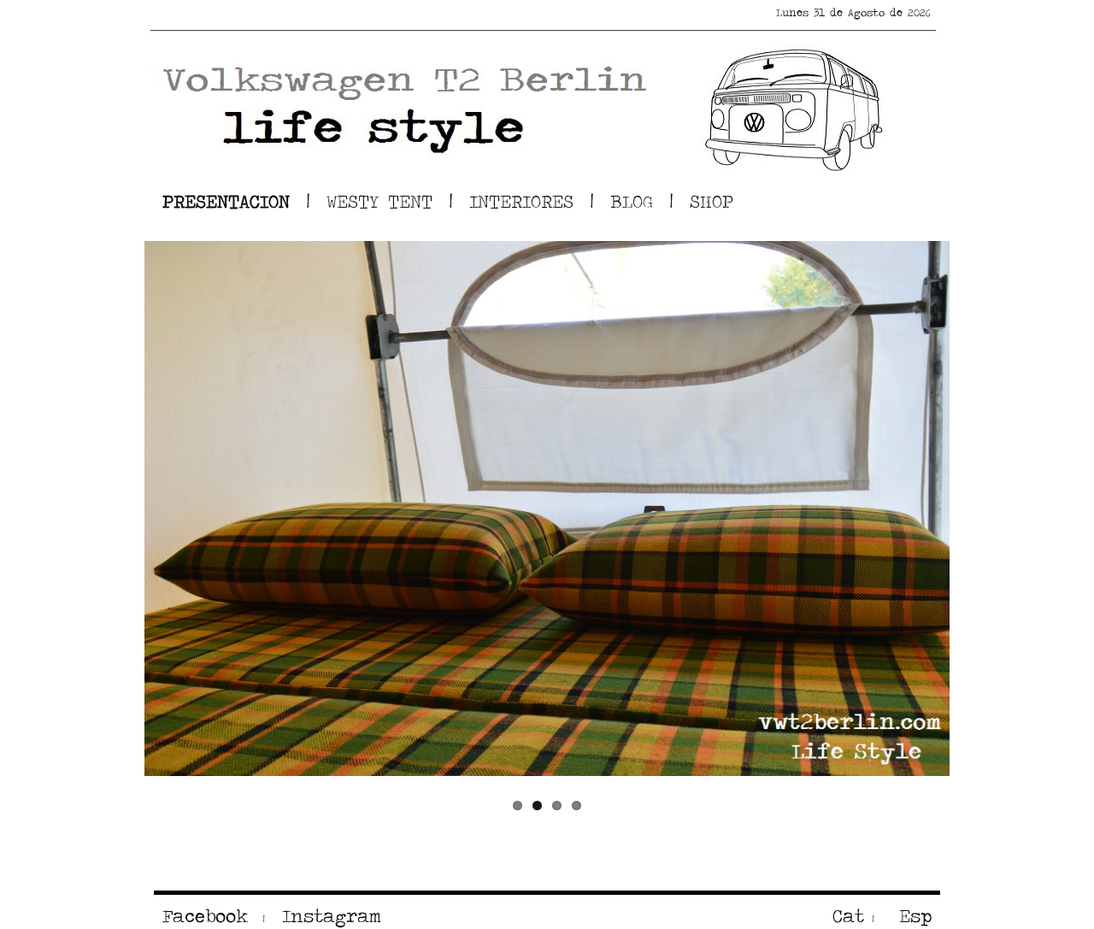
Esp (911, 915)
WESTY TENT (379, 201)
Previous (119, 508)
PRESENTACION (226, 201)
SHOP (711, 201)
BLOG (631, 201)
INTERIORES (521, 201)
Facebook (205, 915)
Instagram (327, 915)
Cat (848, 915)
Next (975, 508)
